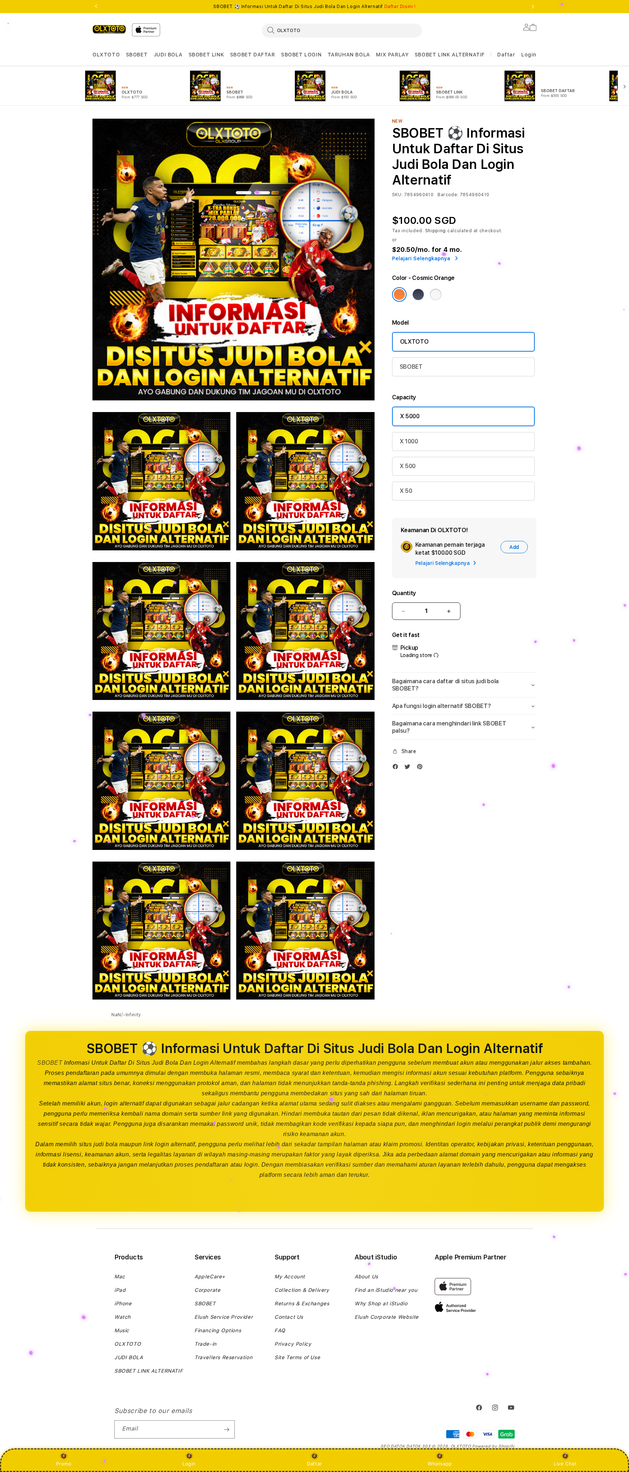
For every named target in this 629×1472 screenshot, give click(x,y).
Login (189, 1464)
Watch (122, 1317)
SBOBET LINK (206, 55)
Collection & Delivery (301, 1290)
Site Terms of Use (297, 1357)
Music (121, 1330)
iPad (120, 1290)
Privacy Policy (292, 1344)
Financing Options (217, 1330)
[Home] (109, 29)
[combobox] (342, 30)
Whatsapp (440, 1464)
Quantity (404, 593)
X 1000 (409, 441)
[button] (106, 55)
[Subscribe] (226, 1429)
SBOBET (137, 55)
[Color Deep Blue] (418, 294)
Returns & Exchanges (301, 1303)
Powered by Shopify (493, 1446)
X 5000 (410, 416)
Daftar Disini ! (400, 6)
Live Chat (565, 1464)
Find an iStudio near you (386, 1290)
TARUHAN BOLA (349, 55)
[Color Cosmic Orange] (399, 294)
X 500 (408, 466)
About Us (366, 1276)
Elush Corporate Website (387, 1317)
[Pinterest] (421, 768)
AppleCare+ (209, 1276)
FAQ (279, 1330)
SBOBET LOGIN (301, 55)
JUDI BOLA (168, 55)
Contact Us (288, 1317)
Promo (64, 1464)
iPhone (123, 1303)
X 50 (406, 490)
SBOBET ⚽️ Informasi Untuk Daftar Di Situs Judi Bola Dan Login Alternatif (314, 6)
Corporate (207, 1290)
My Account (289, 1276)
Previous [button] (96, 6)
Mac (119, 1276)
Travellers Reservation (223, 1357)
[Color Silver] (436, 294)
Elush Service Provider (223, 1317)
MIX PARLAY (392, 55)
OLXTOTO (106, 55)
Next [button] (533, 6)
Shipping (435, 230)
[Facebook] (397, 768)
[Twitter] (409, 768)
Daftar (314, 1464)
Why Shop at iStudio (381, 1303)
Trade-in (205, 1344)
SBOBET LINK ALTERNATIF (450, 55)
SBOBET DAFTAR (252, 55)
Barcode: (448, 194)
